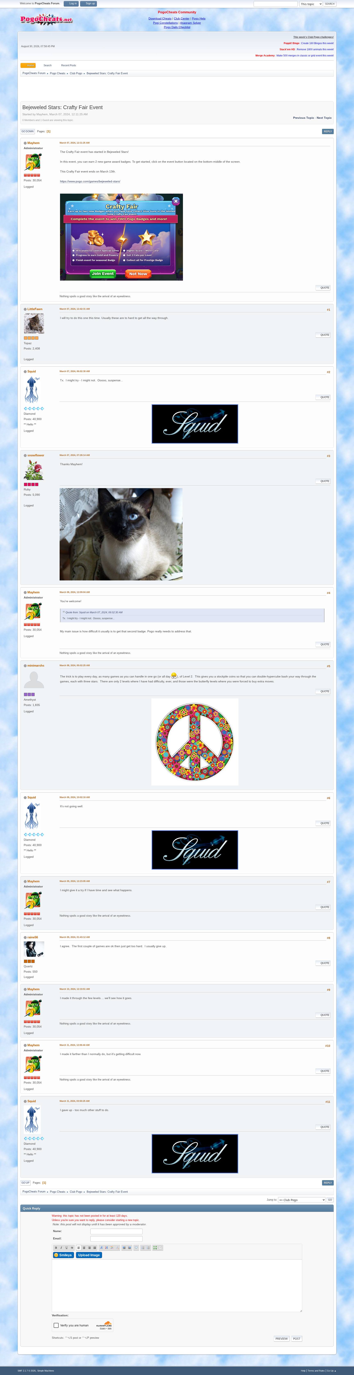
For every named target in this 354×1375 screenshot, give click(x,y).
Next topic (324, 117)
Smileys (65, 1255)
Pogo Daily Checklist (177, 27)
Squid (31, 371)
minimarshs (35, 665)
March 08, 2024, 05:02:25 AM (75, 665)
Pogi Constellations (165, 22)
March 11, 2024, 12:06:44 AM (75, 1045)
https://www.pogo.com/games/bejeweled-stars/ (90, 181)
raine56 (32, 937)
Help (303, 1370)
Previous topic (303, 117)
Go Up (25, 1182)
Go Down (28, 131)
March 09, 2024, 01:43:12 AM (75, 937)
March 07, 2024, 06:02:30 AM (75, 371)
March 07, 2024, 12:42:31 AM (75, 309)
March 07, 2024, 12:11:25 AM (75, 143)
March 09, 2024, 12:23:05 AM (75, 881)
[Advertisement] (177, 89)
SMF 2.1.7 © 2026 (27, 1370)
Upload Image (89, 1255)
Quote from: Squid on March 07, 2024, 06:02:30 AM (94, 612)
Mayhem (33, 143)
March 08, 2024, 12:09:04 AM (75, 592)
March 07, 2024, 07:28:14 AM (75, 455)
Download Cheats (160, 18)
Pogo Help (198, 18)
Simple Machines (45, 1370)
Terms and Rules (316, 1370)
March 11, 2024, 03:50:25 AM (75, 1101)
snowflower (35, 455)
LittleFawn (34, 309)
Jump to (271, 1199)
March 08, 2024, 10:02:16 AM (75, 797)
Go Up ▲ (331, 1370)
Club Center (181, 18)
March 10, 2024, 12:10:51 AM (75, 989)
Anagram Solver (190, 22)
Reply (328, 131)
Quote (325, 287)
